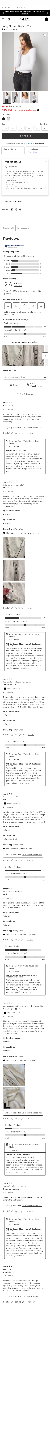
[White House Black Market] (24, 19)
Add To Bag (25, 136)
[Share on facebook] (12, 209)
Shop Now (22, 13)
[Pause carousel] (47, 13)
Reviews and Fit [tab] (8, 228)
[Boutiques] (8, 19)
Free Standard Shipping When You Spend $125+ (25, 11)
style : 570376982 (11, 167)
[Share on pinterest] (20, 209)
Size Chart (44, 124)
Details (18, 106)
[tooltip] (38, 110)
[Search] (41, 19)
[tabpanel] (25, 770)
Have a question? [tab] (23, 228)
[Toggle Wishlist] (44, 35)
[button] (46, 18)
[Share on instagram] (16, 209)
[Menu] (3, 19)
